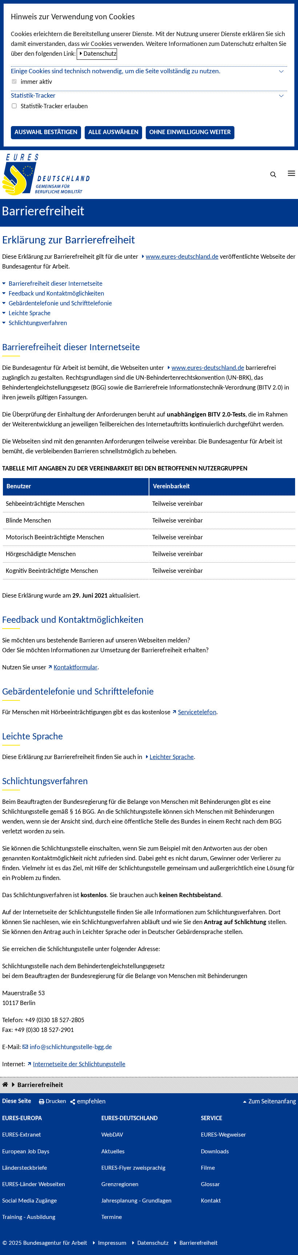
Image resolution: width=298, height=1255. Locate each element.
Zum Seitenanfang (272, 1101)
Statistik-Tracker (33, 96)
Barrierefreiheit (40, 1085)
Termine (111, 1217)
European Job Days (25, 1152)
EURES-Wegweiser (223, 1135)
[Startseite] (5, 1085)
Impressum (112, 1243)
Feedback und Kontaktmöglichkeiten (56, 293)
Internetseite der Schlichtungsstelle (79, 1064)
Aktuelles (113, 1152)
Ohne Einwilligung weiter (190, 132)
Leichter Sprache (172, 757)
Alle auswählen (113, 132)
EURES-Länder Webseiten (33, 1184)
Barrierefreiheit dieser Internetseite (55, 284)
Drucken (56, 1101)
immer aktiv (36, 82)
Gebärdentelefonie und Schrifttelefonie (60, 303)
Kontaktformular (75, 667)
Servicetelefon (197, 712)
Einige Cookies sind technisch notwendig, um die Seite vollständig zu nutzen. (116, 71)
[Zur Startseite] (45, 174)
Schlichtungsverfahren (38, 323)
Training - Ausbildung (28, 1217)
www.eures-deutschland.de (182, 257)
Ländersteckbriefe (24, 1168)
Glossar (210, 1184)
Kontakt (211, 1201)
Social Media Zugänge (29, 1201)
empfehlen (91, 1101)
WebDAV (112, 1135)
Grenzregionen (119, 1184)
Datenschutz (100, 54)
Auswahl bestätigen (46, 132)
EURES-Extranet (21, 1135)
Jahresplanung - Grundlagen (136, 1201)
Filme (208, 1168)
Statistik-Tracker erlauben (54, 106)
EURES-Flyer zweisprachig (133, 1168)
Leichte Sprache (30, 313)
